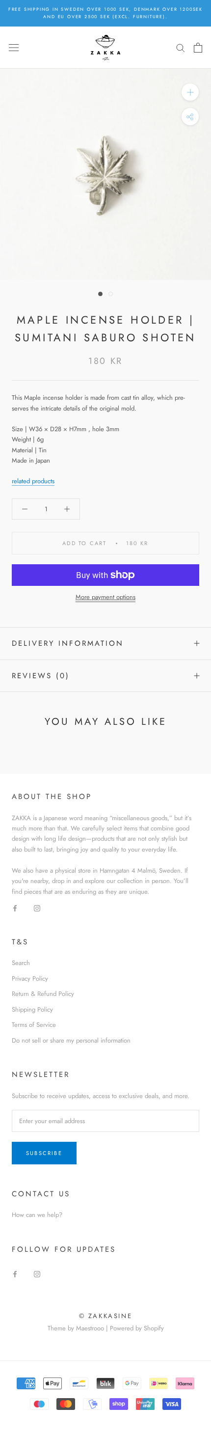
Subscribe (44, 1153)
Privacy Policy (30, 978)
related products (33, 481)
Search (21, 962)
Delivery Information (68, 643)
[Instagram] (37, 907)
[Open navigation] (14, 47)
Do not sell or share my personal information (71, 1040)
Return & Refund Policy (43, 993)
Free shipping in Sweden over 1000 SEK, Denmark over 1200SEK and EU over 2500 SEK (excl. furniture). (105, 13)
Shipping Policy (32, 1009)
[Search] (180, 47)
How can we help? (37, 1214)
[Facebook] (15, 907)
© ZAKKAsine (105, 1316)
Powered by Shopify (137, 1328)
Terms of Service (34, 1024)
